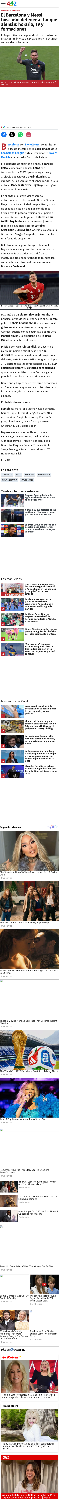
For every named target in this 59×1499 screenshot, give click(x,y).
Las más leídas (11, 579)
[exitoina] (29, 1358)
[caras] (29, 1458)
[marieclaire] (29, 1407)
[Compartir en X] (12, 134)
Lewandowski (27, 480)
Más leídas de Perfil (14, 701)
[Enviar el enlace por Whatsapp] (20, 134)
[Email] (28, 134)
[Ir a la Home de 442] (11, 4)
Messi (18, 474)
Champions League (9, 480)
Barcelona (29, 474)
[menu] (3, 3)
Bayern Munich (44, 474)
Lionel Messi (32, 144)
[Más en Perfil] (17, 1350)
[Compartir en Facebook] (4, 134)
